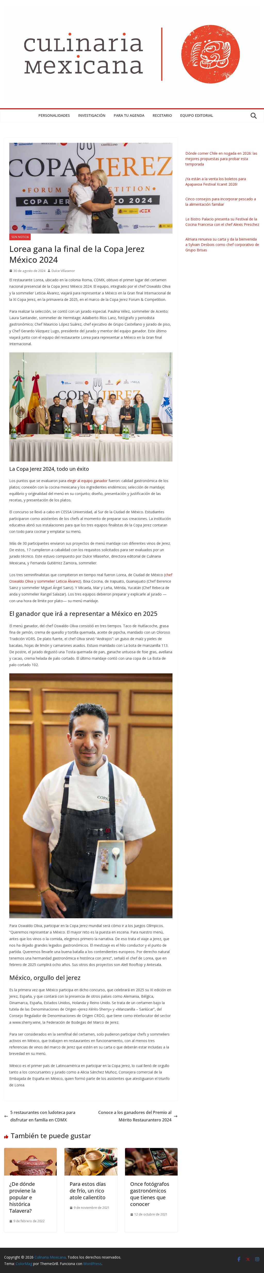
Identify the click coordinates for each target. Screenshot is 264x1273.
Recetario (162, 115)
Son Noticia (20, 237)
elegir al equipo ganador (87, 480)
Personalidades (54, 115)
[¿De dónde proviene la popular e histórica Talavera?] (30, 1151)
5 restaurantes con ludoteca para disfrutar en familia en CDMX (42, 1116)
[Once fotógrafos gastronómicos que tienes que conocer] (151, 1151)
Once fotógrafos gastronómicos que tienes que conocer (149, 1194)
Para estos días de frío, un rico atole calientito (88, 1190)
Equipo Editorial (196, 115)
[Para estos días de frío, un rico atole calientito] (90, 1151)
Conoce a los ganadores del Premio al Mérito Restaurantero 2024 (134, 1116)
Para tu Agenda (129, 115)
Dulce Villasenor (63, 271)
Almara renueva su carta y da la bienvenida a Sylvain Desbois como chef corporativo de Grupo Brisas (222, 244)
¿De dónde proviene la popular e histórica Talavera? (22, 1197)
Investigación (91, 115)
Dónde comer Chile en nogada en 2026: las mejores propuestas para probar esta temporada (221, 159)
